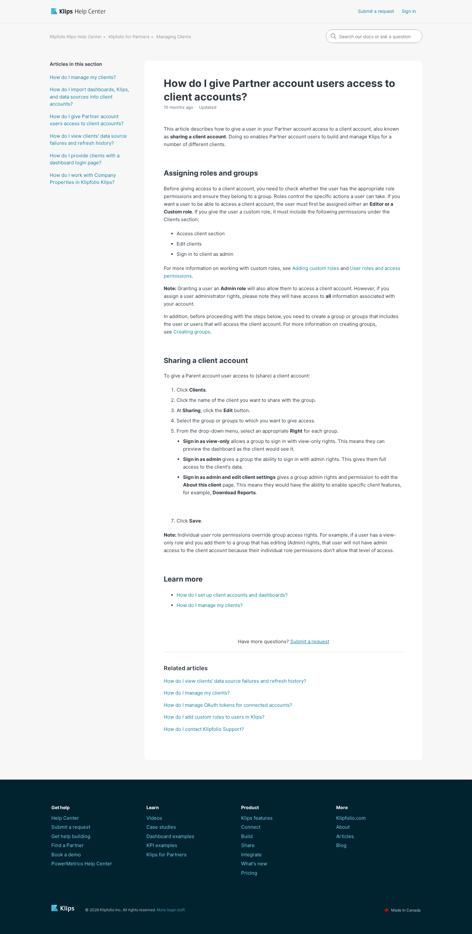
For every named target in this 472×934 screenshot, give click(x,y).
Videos (154, 818)
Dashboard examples (170, 836)
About (343, 827)
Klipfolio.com (351, 818)
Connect (250, 827)
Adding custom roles (315, 268)
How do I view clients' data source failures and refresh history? (88, 139)
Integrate (251, 855)
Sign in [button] (409, 11)
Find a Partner (67, 845)
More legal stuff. (171, 909)
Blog (341, 845)
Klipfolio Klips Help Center (76, 36)
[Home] (115, 11)
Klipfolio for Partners (129, 36)
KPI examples (161, 845)
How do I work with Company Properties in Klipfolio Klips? (83, 179)
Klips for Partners (166, 855)
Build (247, 836)
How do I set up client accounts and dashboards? (232, 595)
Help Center (65, 818)
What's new (254, 863)
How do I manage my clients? (83, 77)
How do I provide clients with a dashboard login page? (84, 159)
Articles (345, 836)
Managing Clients (173, 36)
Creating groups (191, 332)
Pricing (249, 873)
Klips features (257, 818)
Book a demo (66, 855)
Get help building (70, 836)
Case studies (161, 827)
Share (248, 845)
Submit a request (376, 11)
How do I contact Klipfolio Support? (204, 729)
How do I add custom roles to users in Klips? (214, 717)
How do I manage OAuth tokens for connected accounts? (228, 705)
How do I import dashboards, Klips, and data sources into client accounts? (89, 96)
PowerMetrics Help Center (81, 863)
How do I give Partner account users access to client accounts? (87, 120)
